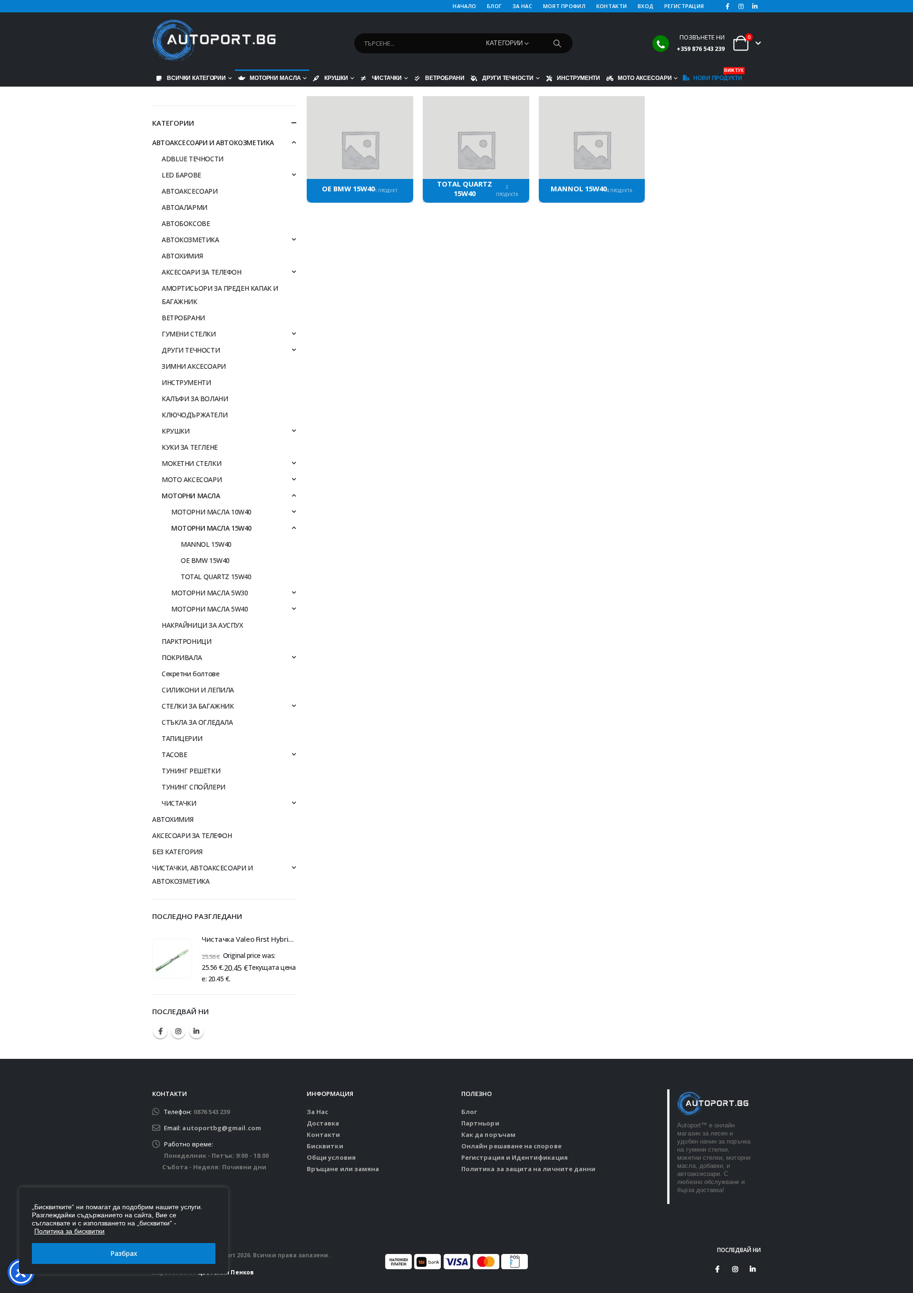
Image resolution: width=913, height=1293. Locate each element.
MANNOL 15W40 (206, 544)
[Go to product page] (172, 958)
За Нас (317, 1111)
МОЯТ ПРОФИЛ (564, 6)
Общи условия (331, 1157)
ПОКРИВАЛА (182, 657)
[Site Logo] (214, 41)
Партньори (480, 1123)
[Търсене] (557, 43)
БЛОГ (494, 6)
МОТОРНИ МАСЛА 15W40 (211, 528)
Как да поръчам (488, 1134)
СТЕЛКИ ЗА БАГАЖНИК (197, 706)
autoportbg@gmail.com (221, 1128)
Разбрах (123, 1253)
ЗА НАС (522, 6)
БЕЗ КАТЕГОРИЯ (177, 851)
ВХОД (645, 6)
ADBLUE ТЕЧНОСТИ (192, 158)
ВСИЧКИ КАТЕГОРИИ (196, 78)
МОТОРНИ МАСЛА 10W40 (211, 511)
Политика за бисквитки (69, 1231)
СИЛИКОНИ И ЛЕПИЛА (198, 689)
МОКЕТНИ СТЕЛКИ (191, 463)
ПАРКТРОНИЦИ (186, 641)
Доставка (323, 1123)
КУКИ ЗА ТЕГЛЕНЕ (190, 447)
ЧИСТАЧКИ (387, 78)
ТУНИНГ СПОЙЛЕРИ (193, 786)
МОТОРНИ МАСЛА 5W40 (209, 608)
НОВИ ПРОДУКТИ (717, 75)
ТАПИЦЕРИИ (182, 738)
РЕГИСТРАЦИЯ (684, 6)
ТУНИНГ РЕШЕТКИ (191, 770)
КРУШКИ (336, 78)
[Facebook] (727, 6)
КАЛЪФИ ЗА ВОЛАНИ (195, 398)
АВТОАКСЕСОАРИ (190, 191)
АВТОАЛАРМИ (184, 207)
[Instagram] (741, 6)
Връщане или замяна (343, 1169)
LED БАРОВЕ (181, 174)
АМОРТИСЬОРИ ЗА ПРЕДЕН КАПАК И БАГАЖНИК (220, 295)
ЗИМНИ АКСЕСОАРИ (194, 366)
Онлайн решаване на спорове (511, 1146)
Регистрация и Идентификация (514, 1157)
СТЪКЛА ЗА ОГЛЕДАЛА (197, 722)
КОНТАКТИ (611, 6)
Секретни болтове (190, 673)
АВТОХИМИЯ (182, 255)
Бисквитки (325, 1146)
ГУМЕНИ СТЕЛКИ (189, 333)
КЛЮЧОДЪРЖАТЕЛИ (194, 414)
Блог (469, 1111)
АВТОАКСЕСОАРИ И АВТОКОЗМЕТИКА (213, 142)
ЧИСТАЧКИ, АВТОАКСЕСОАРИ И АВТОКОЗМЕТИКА (202, 874)
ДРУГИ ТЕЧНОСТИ (507, 78)
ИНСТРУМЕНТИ (578, 78)
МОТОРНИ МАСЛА (275, 78)
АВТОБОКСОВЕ (186, 223)
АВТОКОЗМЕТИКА (190, 239)
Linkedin (196, 1031)
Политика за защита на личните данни (528, 1169)
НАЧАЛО (464, 6)
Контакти (323, 1134)
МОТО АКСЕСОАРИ (644, 78)
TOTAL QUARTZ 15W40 (216, 576)
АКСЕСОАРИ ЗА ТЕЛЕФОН (202, 271)
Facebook (160, 1031)
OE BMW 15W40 (205, 560)
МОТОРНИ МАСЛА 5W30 (209, 592)
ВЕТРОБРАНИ (445, 78)
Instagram (178, 1031)
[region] (123, 1230)
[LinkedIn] (754, 6)
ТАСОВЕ (174, 754)
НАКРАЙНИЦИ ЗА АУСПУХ (202, 625)
